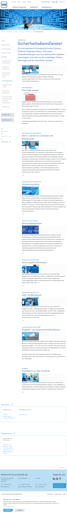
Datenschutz (58, 494)
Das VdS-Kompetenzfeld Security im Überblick (9, 416)
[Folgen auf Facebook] (61, 478)
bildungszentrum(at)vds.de (26, 486)
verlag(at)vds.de (41, 486)
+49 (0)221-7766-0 (7, 484)
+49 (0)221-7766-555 (25, 484)
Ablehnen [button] (20, 510)
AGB (64, 494)
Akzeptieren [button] (8, 510)
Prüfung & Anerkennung (19, 7)
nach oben (61, 467)
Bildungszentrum (47, 7)
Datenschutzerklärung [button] (8, 506)
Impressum (50, 494)
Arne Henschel (4, 131)
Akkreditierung (23, 414)
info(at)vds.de (6, 486)
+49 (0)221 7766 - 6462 (6, 136)
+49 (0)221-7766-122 (42, 484)
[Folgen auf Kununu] (58, 478)
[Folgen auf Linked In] (54, 478)
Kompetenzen (34, 7)
